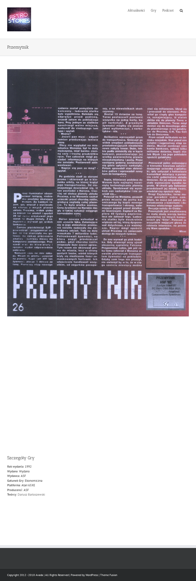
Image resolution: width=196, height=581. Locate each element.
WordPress (92, 575)
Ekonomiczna (33, 481)
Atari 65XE (28, 485)
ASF (23, 476)
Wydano (24, 471)
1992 (28, 467)
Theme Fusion (108, 575)
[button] (181, 10)
